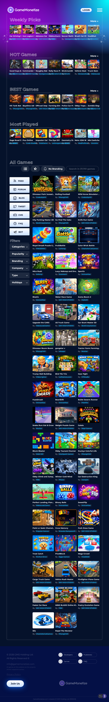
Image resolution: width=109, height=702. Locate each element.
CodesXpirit (41, 197)
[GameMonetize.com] (23, 10)
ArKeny (39, 274)
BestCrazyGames (59, 109)
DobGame (30, 143)
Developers (68, 655)
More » (94, 21)
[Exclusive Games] (35, 169)
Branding (17, 261)
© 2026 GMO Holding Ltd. (20, 654)
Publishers (88, 655)
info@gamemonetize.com (20, 664)
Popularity (18, 254)
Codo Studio (18, 143)
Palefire (81, 39)
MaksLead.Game (85, 74)
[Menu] (99, 10)
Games (66, 661)
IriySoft (85, 300)
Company (17, 268)
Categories (18, 246)
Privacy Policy (14, 674)
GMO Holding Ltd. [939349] (66, 699)
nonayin (85, 480)
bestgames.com (59, 39)
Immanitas (86, 274)
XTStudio (85, 377)
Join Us (15, 683)
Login (86, 10)
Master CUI (82, 109)
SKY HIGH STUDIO (33, 39)
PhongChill (17, 109)
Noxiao (84, 351)
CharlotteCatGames (90, 249)
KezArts (81, 143)
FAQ (85, 661)
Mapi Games (87, 428)
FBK (41, 39)
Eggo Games (64, 557)
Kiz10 (54, 74)
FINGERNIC (41, 249)
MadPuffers (70, 143)
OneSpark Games (72, 109)
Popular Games (42, 531)
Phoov (61, 480)
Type (15, 275)
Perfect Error (41, 557)
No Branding (55, 169)
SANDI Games (19, 74)
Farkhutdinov (18, 39)
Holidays (17, 282)
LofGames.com (65, 377)
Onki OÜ (39, 454)
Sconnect (63, 274)
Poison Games (97, 143)
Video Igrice (41, 377)
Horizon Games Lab (99, 109)
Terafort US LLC (45, 74)
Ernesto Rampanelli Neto (69, 531)
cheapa (62, 351)
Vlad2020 (85, 557)
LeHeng (62, 249)
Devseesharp (70, 74)
